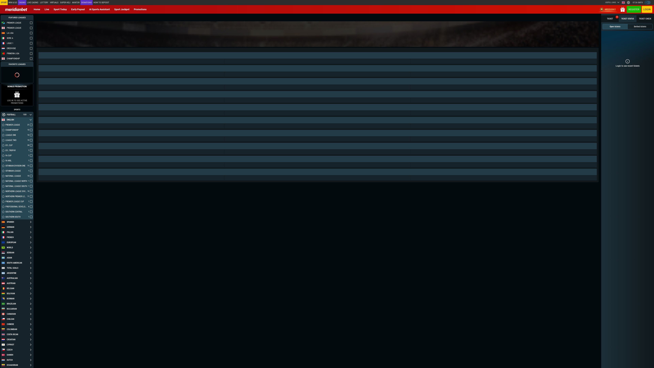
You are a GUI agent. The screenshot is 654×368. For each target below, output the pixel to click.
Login (647, 9)
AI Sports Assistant (99, 9)
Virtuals (54, 2)
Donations (86, 2)
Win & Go (13, 2)
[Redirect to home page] (16, 9)
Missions (610, 9)
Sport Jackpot (121, 9)
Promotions (140, 9)
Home (37, 9)
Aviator (76, 2)
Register (633, 9)
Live (47, 9)
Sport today (60, 9)
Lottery (44, 2)
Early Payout (78, 9)
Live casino (32, 2)
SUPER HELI (65, 2)
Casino (22, 2)
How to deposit (101, 2)
